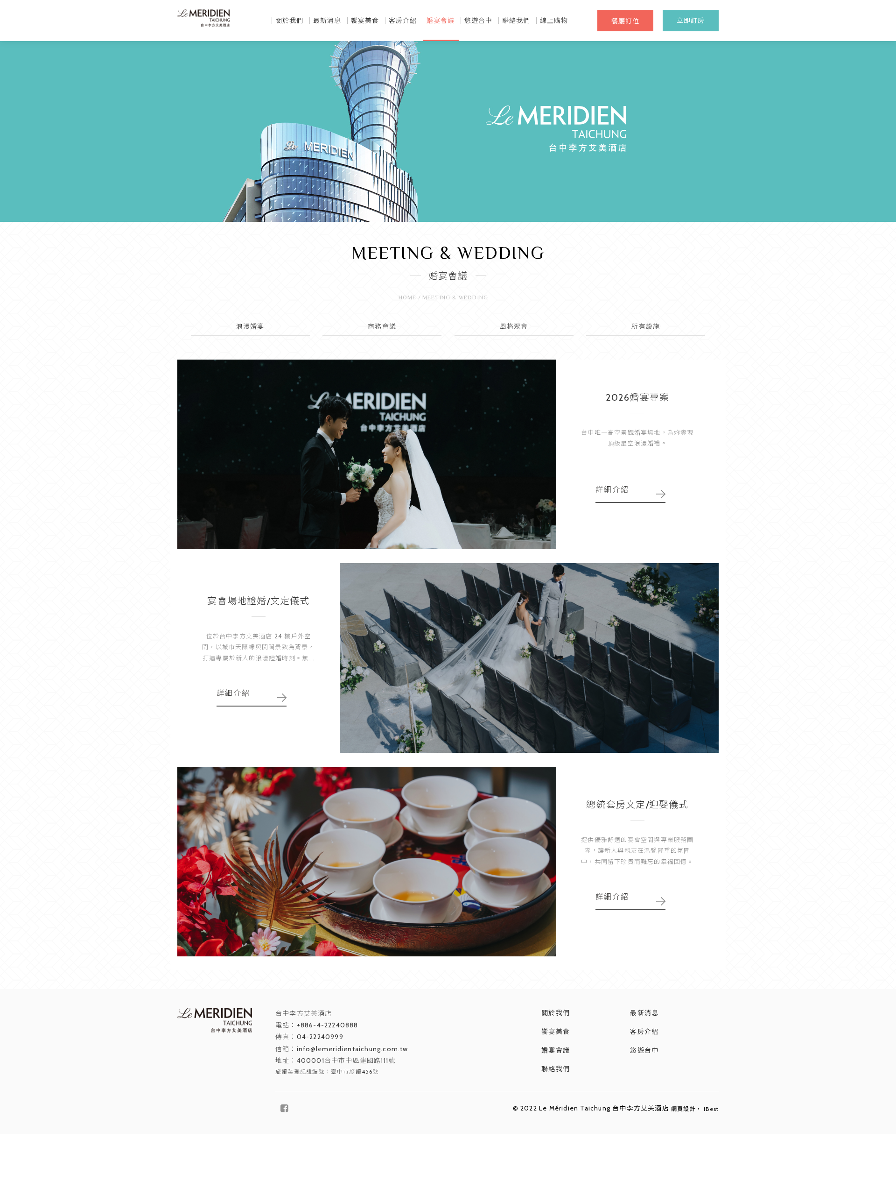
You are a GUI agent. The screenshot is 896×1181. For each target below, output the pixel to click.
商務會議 (382, 326)
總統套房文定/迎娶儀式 (637, 804)
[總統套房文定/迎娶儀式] (366, 861)
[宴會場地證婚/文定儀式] (529, 658)
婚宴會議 (441, 20)
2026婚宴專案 (638, 397)
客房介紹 (403, 20)
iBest (711, 1108)
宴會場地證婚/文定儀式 (258, 601)
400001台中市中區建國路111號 (346, 1060)
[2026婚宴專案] (366, 454)
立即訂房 (691, 20)
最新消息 (327, 20)
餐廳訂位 (625, 21)
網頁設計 (683, 1108)
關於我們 (289, 20)
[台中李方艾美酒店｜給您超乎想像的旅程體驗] (214, 1020)
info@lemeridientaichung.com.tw (352, 1049)
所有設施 (645, 326)
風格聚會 (514, 326)
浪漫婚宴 (250, 326)
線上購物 (554, 20)
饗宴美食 (365, 20)
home (408, 298)
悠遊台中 (478, 20)
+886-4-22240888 (327, 1025)
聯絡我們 (516, 20)
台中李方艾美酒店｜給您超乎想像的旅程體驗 (203, 25)
